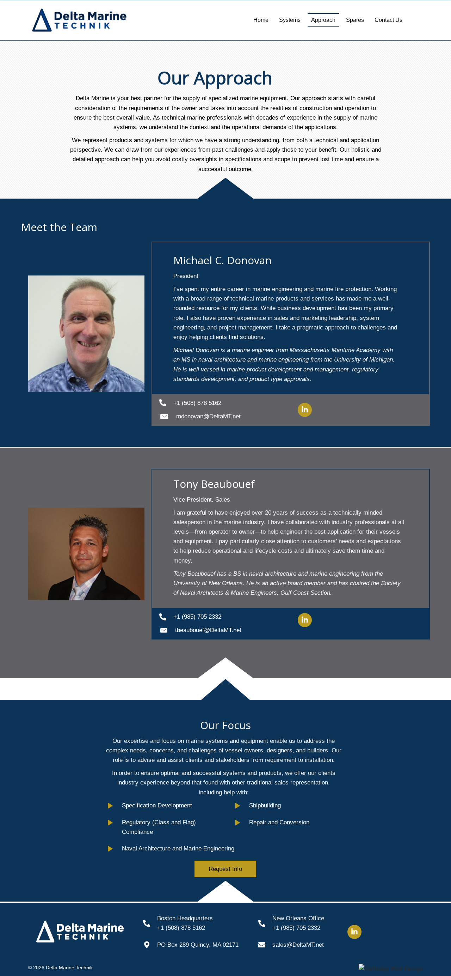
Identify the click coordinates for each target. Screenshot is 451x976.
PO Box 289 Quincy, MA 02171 (198, 944)
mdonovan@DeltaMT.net (208, 416)
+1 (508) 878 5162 (197, 403)
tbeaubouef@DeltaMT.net (208, 630)
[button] (305, 410)
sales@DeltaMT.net (298, 944)
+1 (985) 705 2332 (197, 616)
